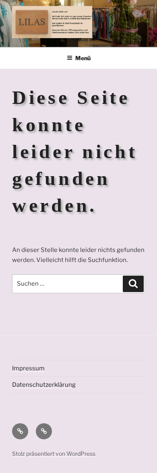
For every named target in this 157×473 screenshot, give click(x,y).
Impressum (28, 368)
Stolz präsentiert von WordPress (53, 453)
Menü (83, 58)
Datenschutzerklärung (44, 384)
